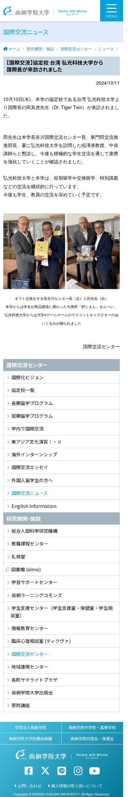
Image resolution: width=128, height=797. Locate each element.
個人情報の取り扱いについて (76, 785)
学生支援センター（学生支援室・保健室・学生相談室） (62, 611)
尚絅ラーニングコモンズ (36, 595)
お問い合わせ (29, 785)
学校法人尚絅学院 (30, 727)
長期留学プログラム (32, 403)
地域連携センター (29, 666)
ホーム (14, 48)
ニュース (106, 48)
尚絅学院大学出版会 (32, 692)
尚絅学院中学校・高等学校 (92, 727)
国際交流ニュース (29, 493)
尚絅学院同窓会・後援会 (92, 738)
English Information (33, 506)
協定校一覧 (22, 390)
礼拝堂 (18, 556)
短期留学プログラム (32, 416)
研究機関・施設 (40, 48)
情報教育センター (29, 628)
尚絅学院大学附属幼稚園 (30, 738)
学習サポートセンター (34, 582)
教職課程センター (29, 543)
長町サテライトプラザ (34, 679)
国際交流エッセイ (29, 467)
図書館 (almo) (26, 569)
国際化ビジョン (27, 377)
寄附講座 (20, 705)
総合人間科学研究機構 (34, 531)
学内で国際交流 (27, 428)
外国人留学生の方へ (32, 480)
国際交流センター (76, 48)
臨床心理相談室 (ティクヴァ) (41, 641)
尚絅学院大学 (45, 10)
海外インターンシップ (34, 454)
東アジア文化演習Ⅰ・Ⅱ (36, 441)
